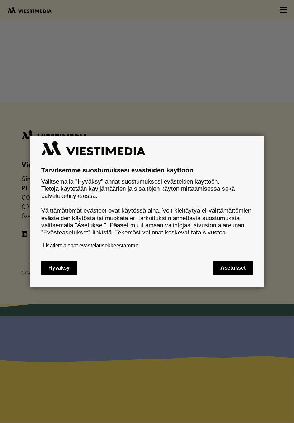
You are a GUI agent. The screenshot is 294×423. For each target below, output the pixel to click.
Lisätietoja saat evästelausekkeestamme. (91, 245)
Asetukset (233, 268)
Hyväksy (59, 268)
